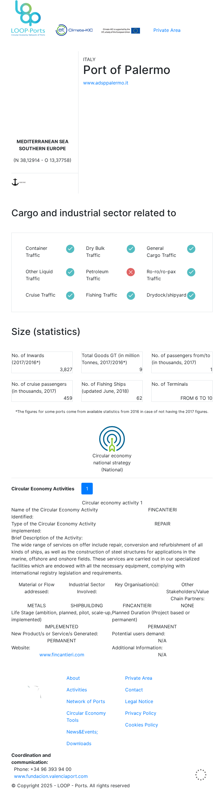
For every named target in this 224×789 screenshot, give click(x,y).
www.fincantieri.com (61, 655)
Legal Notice (139, 701)
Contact (134, 690)
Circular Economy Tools (86, 716)
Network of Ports (85, 701)
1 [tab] (87, 489)
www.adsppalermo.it (105, 83)
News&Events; (82, 732)
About (73, 678)
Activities (76, 690)
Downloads (78, 743)
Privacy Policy (140, 713)
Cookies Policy (141, 725)
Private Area (167, 30)
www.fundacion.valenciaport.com (51, 776)
